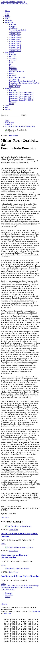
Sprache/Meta (13, 135)
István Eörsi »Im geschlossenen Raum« (14, 556)
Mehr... (3, 544)
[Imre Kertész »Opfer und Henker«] (17, 568)
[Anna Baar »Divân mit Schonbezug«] (18, 526)
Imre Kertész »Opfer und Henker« (20, 576)
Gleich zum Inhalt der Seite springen (13, 2)
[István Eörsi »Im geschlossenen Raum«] (19, 547)
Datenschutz (36, 611)
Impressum (7, 613)
